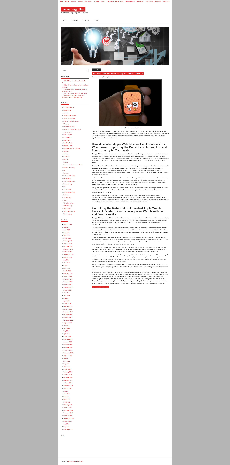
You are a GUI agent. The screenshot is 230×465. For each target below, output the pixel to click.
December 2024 (68, 279)
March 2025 (67, 271)
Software (66, 195)
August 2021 (67, 388)
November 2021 (68, 380)
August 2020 (67, 421)
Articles (65, 113)
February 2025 (67, 273)
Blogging (73, 1)
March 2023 (67, 336)
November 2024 (68, 282)
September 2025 (68, 254)
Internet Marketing (130, 1)
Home (65, 20)
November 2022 (68, 347)
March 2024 (67, 303)
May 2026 (66, 232)
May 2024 (66, 298)
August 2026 (67, 224)
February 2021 (67, 405)
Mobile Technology (69, 176)
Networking (67, 178)
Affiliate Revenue (64, 1)
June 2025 (66, 263)
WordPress (71, 461)
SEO (64, 187)
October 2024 (67, 284)
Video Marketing (68, 203)
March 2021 (67, 402)
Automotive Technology (71, 121)
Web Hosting (166, 1)
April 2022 (66, 366)
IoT (64, 170)
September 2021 (68, 385)
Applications (67, 110)
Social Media (67, 189)
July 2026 (66, 227)
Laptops (66, 173)
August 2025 (67, 257)
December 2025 (68, 246)
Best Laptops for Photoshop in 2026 (75, 93)
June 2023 (66, 328)
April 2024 (66, 301)
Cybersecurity (67, 132)
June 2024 (66, 295)
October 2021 (67, 383)
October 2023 (67, 317)
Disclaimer (85, 20)
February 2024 (67, 306)
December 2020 (68, 410)
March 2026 (67, 238)
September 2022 (68, 353)
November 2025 (68, 249)
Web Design (67, 208)
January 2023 (67, 342)
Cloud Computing (68, 126)
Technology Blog (73, 9)
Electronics (67, 140)
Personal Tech (140, 1)
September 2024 (68, 287)
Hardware (96, 1)
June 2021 (66, 394)
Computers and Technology (85, 1)
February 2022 (67, 372)
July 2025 (66, 260)
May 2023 (66, 331)
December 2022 (68, 344)
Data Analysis (67, 135)
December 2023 (68, 312)
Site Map (96, 20)
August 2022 (67, 355)
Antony (110, 77)
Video (65, 200)
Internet (65, 162)
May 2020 (66, 426)
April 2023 (66, 334)
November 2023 (68, 314)
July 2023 (66, 325)
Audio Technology (69, 118)
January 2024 (67, 309)
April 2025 (66, 268)
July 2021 (66, 391)
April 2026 (66, 235)
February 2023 (67, 339)
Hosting (103, 1)
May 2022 (66, 364)
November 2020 (68, 413)
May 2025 (66, 265)
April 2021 (66, 399)
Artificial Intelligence (69, 115)
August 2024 (67, 290)
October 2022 (67, 350)
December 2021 (68, 377)
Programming (149, 1)
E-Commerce (67, 137)
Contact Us (74, 20)
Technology (157, 1)
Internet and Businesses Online (115, 1)
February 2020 (67, 429)
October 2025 (67, 252)
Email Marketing (68, 143)
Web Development (69, 211)
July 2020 (66, 424)
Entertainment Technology (71, 148)
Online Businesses (69, 181)
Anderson (80, 461)
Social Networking (69, 192)
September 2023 (68, 320)
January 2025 (67, 276)
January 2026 (67, 243)
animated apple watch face (100, 287)
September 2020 (68, 418)
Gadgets (66, 151)
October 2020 (67, 415)
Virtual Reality (67, 206)
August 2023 (67, 323)
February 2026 (67, 241)
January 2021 (67, 407)
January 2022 (67, 375)
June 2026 (66, 230)
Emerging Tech (68, 146)
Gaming (65, 154)
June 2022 (66, 361)
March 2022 (67, 369)
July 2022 (66, 358)
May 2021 (66, 396)
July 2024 (66, 293)
